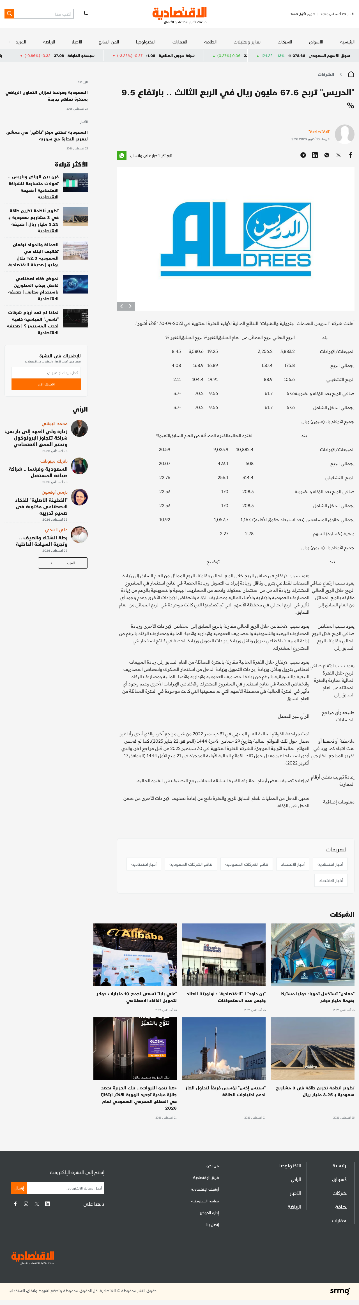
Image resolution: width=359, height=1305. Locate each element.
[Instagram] (26, 1203)
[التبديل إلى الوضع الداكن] (85, 14)
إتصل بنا (212, 1224)
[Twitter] (37, 1204)
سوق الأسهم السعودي (329, 55)
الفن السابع (109, 41)
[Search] (9, 14)
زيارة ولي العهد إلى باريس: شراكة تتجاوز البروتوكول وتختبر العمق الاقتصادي (36, 437)
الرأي (296, 1179)
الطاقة (210, 41)
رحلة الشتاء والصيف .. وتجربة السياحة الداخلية (42, 540)
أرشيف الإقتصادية (205, 1189)
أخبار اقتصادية (330, 864)
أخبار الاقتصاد (293, 864)
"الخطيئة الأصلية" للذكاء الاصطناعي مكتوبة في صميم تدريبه (41, 506)
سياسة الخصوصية (205, 1200)
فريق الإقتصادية (206, 1177)
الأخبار (77, 41)
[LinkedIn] (47, 1204)
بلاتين (49, 55)
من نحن (212, 1165)
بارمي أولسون (55, 492)
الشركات (285, 41)
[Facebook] (15, 1203)
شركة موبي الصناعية (229, 55)
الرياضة (49, 41)
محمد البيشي (55, 423)
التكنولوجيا (145, 41)
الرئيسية (347, 41)
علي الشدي (56, 529)
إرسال (19, 1187)
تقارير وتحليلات (247, 41)
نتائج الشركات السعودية (246, 864)
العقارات (179, 41)
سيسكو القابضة (133, 55)
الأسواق (316, 41)
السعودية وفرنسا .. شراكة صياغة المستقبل (38, 472)
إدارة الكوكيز (209, 1212)
